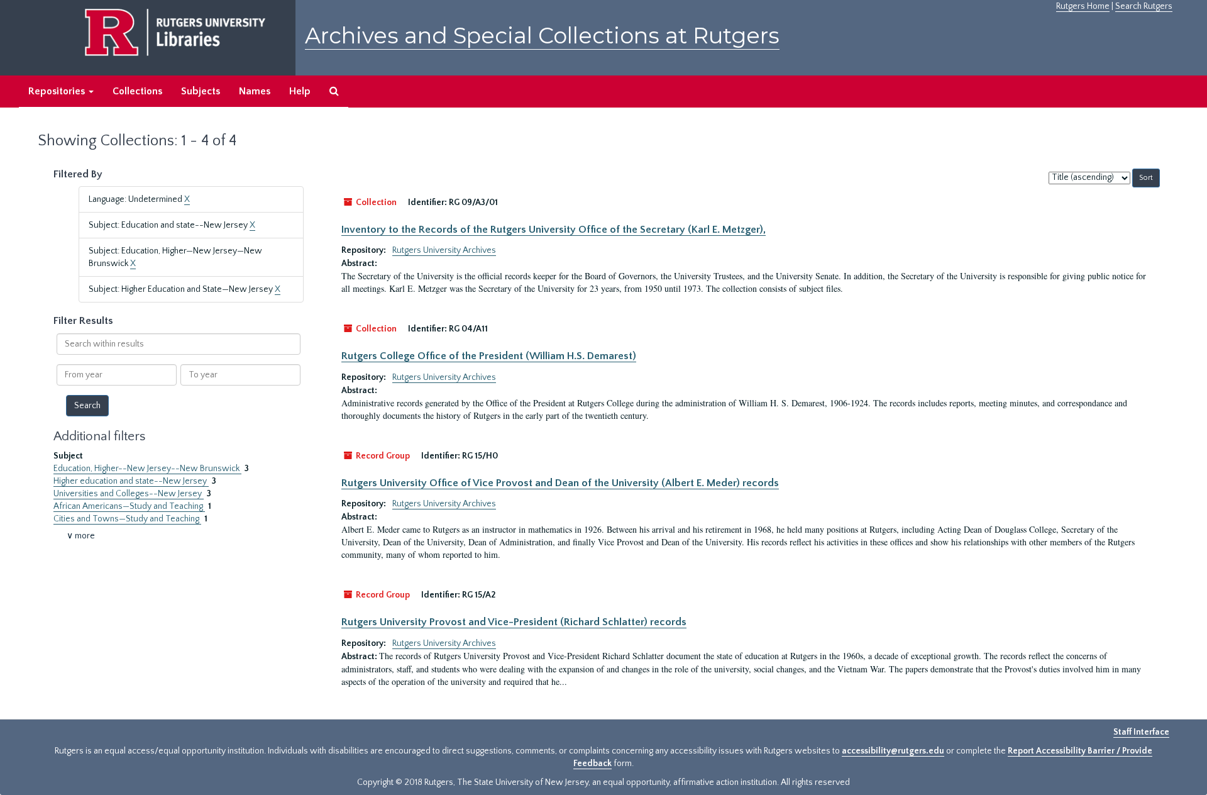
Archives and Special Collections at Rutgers (542, 35)
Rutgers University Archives (444, 250)
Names (254, 91)
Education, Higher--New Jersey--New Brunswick (147, 469)
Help (300, 91)
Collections (137, 91)
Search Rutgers (1143, 6)
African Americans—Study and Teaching (129, 506)
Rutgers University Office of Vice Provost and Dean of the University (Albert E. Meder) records (560, 483)
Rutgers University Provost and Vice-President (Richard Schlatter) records (513, 622)
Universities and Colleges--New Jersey (128, 494)
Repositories (57, 91)
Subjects (200, 91)
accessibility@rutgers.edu (893, 751)
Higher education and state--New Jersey (131, 481)
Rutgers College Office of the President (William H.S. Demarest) (488, 356)
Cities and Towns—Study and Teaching (127, 519)
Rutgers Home (1083, 6)
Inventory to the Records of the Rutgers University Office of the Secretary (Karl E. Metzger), (553, 229)
